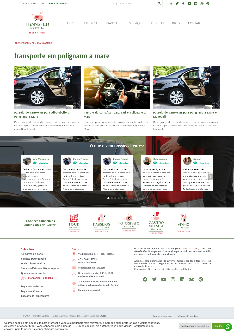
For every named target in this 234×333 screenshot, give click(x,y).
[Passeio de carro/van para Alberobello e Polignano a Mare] (47, 86)
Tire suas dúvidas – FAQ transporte (40, 268)
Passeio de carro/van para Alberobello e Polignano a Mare (41, 114)
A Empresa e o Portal (32, 253)
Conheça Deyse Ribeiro (33, 258)
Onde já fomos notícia (33, 263)
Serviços (136, 23)
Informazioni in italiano (40, 278)
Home (71, 23)
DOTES (103, 315)
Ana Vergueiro (41, 159)
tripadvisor (44, 163)
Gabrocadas (160, 159)
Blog (176, 23)
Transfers (113, 23)
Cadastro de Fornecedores (35, 296)
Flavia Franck (80, 159)
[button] (108, 198)
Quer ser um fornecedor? (34, 273)
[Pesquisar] (159, 3)
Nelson (197, 159)
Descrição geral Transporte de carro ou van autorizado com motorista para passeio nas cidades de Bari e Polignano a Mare (116, 125)
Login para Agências (32, 286)
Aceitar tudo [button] (221, 326)
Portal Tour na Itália (59, 3)
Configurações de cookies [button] (195, 326)
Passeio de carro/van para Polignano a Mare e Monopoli (185, 114)
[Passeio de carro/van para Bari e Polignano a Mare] (117, 86)
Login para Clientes (31, 291)
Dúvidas (157, 23)
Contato (195, 23)
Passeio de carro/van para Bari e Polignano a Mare (115, 114)
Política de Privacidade (187, 315)
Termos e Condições (163, 315)
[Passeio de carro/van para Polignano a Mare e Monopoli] (186, 86)
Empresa (90, 23)
